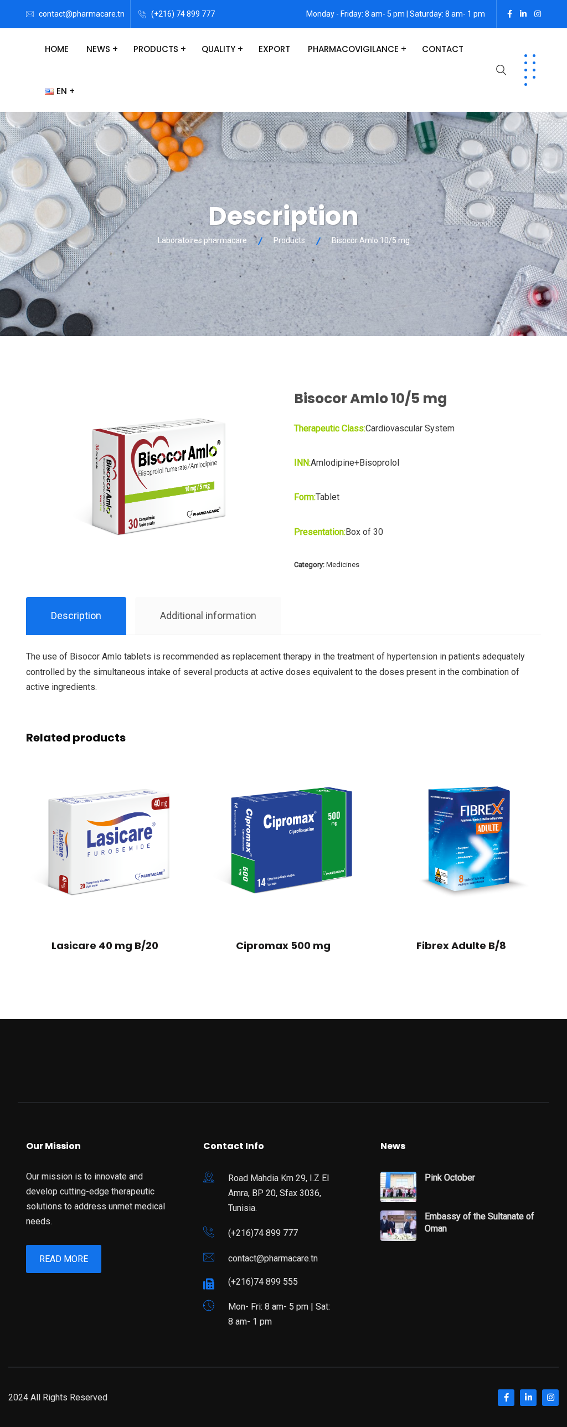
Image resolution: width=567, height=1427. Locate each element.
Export (274, 49)
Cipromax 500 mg (283, 945)
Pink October (450, 1177)
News (98, 49)
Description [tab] (76, 615)
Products (155, 49)
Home (57, 49)
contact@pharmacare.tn (82, 13)
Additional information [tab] (208, 615)
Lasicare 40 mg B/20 (104, 945)
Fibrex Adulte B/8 (461, 945)
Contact (442, 49)
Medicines (342, 564)
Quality (218, 49)
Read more (63, 1259)
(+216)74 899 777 (263, 1233)
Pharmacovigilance (353, 49)
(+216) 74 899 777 (183, 13)
